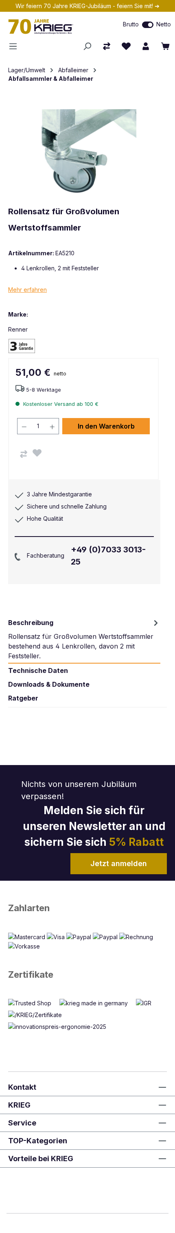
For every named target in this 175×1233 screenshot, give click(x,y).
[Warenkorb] (165, 46)
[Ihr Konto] (145, 46)
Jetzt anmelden (118, 863)
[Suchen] (87, 46)
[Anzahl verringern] (24, 426)
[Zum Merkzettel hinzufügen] (37, 453)
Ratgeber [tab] (23, 698)
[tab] (84, 639)
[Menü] (15, 46)
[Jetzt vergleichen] (106, 46)
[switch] (147, 25)
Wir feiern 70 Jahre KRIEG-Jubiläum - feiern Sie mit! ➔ (87, 5)
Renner (18, 329)
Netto (163, 24)
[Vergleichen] (23, 454)
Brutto (131, 24)
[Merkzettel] (126, 46)
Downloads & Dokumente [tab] (49, 684)
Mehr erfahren (27, 289)
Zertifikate (30, 974)
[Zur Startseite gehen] (51, 26)
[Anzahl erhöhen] (52, 426)
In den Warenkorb (106, 426)
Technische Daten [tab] (38, 670)
